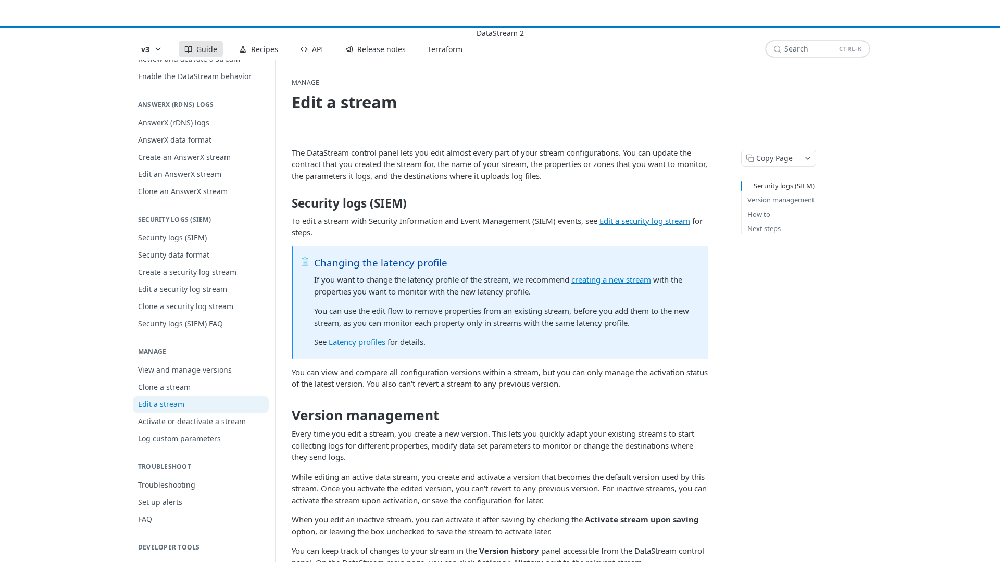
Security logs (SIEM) (784, 185)
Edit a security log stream (644, 220)
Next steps (764, 228)
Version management (781, 200)
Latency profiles (357, 342)
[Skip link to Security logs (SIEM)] (284, 203)
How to (758, 214)
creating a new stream (611, 279)
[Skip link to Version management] (284, 415)
